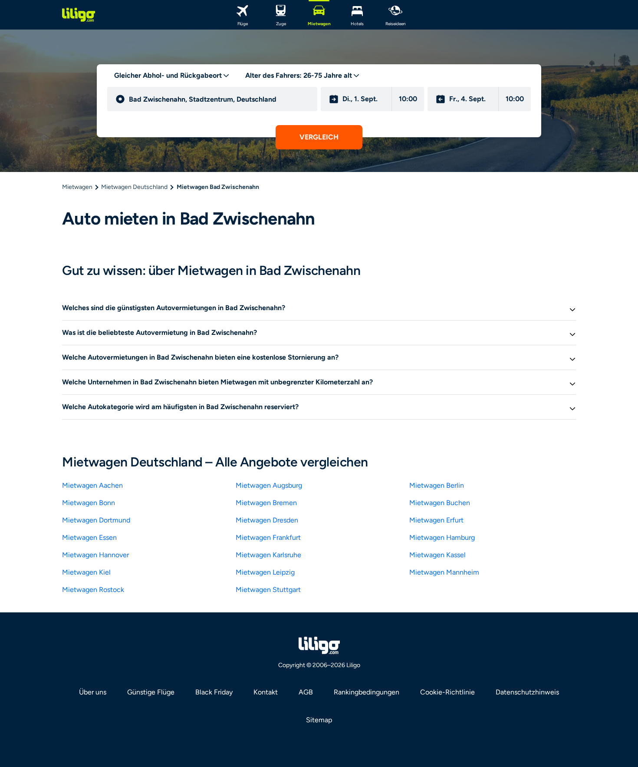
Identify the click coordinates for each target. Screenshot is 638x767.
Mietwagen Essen (89, 537)
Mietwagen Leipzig (265, 572)
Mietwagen (77, 187)
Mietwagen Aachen (92, 485)
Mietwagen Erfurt (436, 520)
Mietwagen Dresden (267, 520)
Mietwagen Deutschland (134, 187)
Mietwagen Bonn (88, 503)
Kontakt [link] (265, 692)
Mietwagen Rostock (93, 589)
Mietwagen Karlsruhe (268, 555)
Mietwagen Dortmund (96, 520)
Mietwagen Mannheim (444, 572)
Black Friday (214, 692)
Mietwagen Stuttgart (268, 589)
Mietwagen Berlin (436, 485)
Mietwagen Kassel (437, 555)
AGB (306, 692)
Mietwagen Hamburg (442, 537)
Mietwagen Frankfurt (268, 537)
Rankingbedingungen (366, 692)
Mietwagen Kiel (86, 572)
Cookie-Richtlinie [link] (447, 692)
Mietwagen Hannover (95, 555)
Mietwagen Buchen (439, 503)
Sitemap (319, 720)
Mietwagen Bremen (266, 503)
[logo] (78, 15)
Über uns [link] (92, 692)
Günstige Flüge (150, 692)
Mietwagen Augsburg (269, 485)
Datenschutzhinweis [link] (527, 692)
